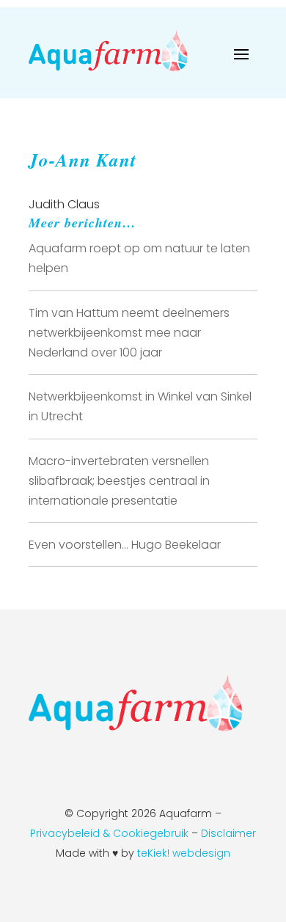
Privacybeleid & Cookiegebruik (109, 833)
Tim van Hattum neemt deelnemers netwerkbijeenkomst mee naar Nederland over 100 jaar (129, 332)
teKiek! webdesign (183, 853)
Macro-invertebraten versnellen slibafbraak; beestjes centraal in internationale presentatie (119, 481)
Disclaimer (228, 833)
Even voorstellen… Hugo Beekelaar (125, 544)
